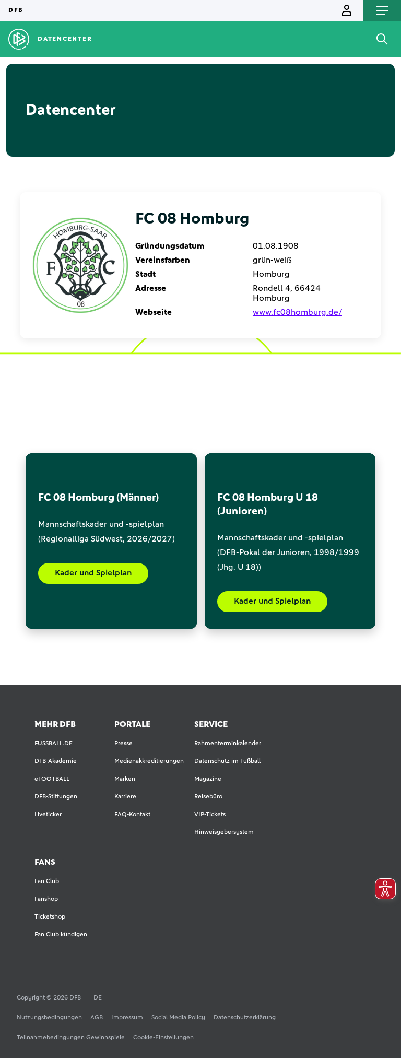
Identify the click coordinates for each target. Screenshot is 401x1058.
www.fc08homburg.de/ (297, 312)
